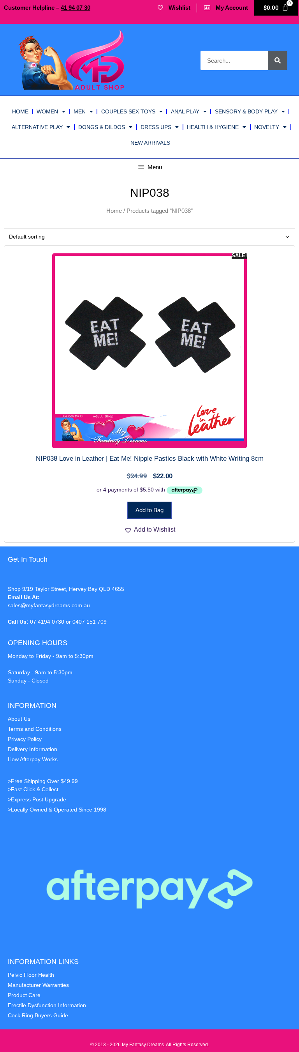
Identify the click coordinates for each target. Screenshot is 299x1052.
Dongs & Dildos (101, 127)
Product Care (24, 995)
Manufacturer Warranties (38, 985)
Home (114, 211)
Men (80, 111)
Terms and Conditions (35, 729)
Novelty (266, 127)
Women (47, 111)
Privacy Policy (25, 739)
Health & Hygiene (213, 127)
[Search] (277, 60)
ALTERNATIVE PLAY (37, 127)
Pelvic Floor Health (31, 975)
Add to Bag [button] (149, 510)
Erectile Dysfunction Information (47, 1005)
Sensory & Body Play (246, 111)
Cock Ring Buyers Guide (38, 1015)
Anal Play (185, 111)
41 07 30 (75, 7)
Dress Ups (156, 127)
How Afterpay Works (33, 759)
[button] (149, 529)
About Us (19, 719)
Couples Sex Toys (128, 111)
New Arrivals (150, 143)
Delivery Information (32, 749)
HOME (20, 111)
